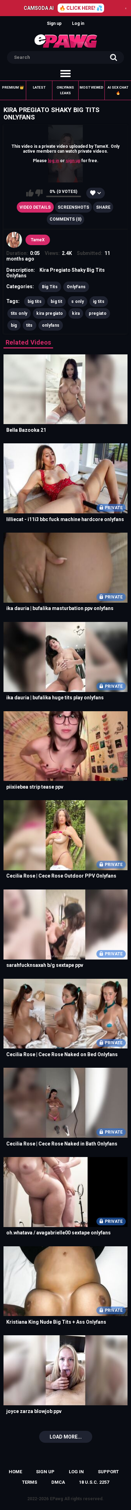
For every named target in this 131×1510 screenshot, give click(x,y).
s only (77, 301)
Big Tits (50, 286)
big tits (35, 301)
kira (76, 313)
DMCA (58, 1482)
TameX (38, 239)
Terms (29, 1482)
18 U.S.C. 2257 (94, 1482)
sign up (73, 160)
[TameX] (14, 240)
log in (53, 160)
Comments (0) (65, 219)
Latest (39, 87)
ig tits (98, 301)
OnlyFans (76, 286)
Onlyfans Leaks (65, 90)
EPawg (56, 1498)
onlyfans (50, 325)
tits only (19, 313)
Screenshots (73, 207)
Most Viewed (91, 87)
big (14, 325)
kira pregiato (49, 313)
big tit (56, 301)
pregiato (97, 313)
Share (103, 207)
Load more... (66, 1437)
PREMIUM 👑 (13, 87)
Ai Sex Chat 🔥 (118, 90)
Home (15, 1471)
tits (29, 325)
